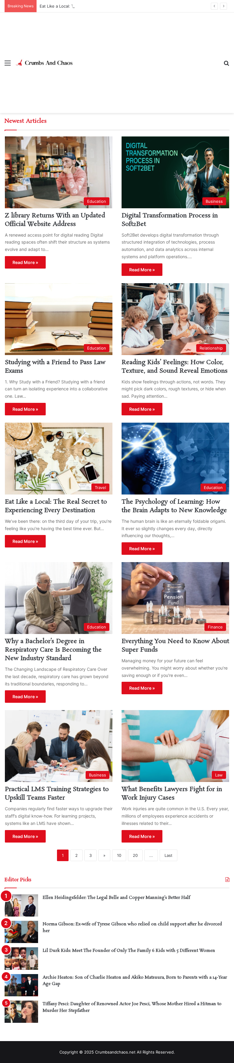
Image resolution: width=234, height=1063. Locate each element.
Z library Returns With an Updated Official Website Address (55, 219)
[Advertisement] (146, 58)
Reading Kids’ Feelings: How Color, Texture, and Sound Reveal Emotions (175, 366)
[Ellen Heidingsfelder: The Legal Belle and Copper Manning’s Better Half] (21, 905)
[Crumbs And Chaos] (44, 63)
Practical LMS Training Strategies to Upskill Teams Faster (57, 793)
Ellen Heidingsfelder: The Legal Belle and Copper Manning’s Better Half (116, 898)
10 (119, 855)
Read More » (25, 262)
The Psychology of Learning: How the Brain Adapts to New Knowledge (174, 506)
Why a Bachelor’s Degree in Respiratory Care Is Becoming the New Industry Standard (53, 650)
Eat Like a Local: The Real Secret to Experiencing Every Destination (103, 6)
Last (168, 855)
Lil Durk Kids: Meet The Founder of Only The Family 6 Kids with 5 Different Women (129, 951)
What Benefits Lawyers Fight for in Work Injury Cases (172, 793)
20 (135, 855)
